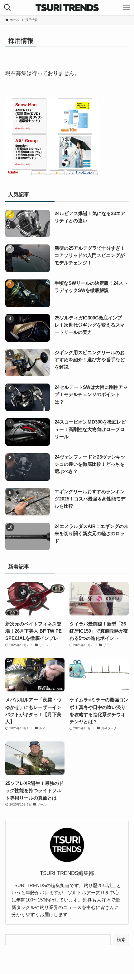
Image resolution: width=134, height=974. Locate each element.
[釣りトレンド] (67, 7)
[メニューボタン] (126, 7)
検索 (121, 939)
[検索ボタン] (7, 7)
